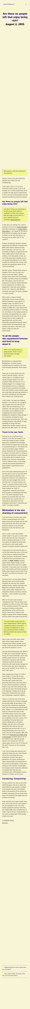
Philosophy (6, 820)
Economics (5, 823)
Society (12, 820)
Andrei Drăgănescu (8, 4)
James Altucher (15, 219)
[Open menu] (26, 4)
